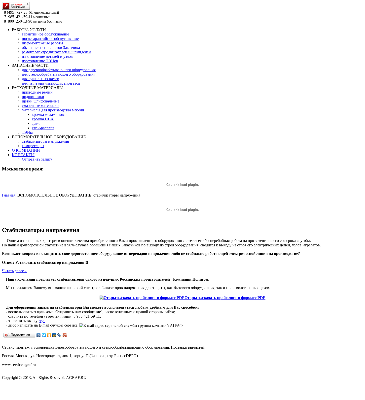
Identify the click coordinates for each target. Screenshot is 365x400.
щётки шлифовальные (40, 101)
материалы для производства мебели (53, 110)
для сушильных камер (40, 79)
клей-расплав (43, 128)
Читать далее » (14, 271)
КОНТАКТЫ (23, 155)
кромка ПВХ (43, 119)
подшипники (33, 97)
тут (42, 321)
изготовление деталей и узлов (47, 56)
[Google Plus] (64, 335)
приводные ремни (37, 92)
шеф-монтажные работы (42, 43)
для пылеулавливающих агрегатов (51, 83)
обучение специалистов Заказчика (51, 47)
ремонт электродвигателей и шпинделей (56, 52)
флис (36, 123)
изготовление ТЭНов (40, 61)
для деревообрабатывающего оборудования (59, 70)
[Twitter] (43, 335)
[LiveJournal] (59, 335)
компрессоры (33, 146)
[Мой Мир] (54, 335)
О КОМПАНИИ (26, 150)
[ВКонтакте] (38, 335)
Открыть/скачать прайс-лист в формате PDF (224, 298)
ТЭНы (27, 132)
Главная (8, 195)
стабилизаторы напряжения (45, 141)
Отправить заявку (37, 159)
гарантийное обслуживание (45, 34)
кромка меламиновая (49, 114)
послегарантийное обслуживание (50, 38)
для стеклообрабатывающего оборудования (58, 74)
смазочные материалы (40, 105)
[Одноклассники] (49, 335)
